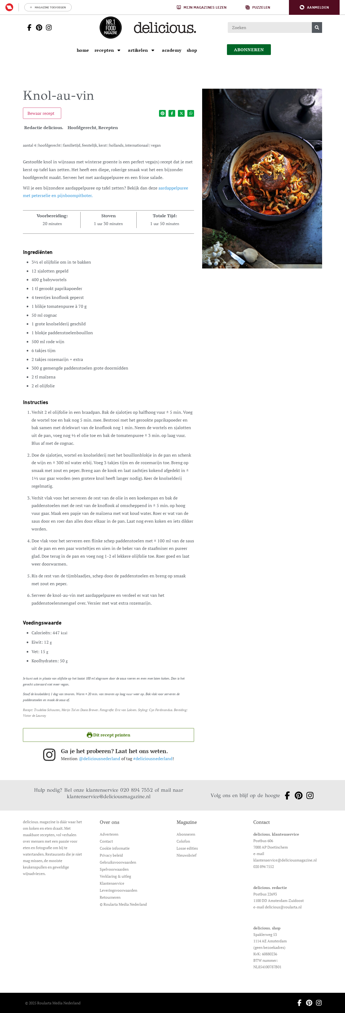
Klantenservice (112, 883)
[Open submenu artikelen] (153, 50)
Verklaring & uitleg (115, 876)
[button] (314, 7)
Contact (106, 841)
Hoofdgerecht (82, 127)
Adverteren (109, 834)
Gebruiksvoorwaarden (118, 862)
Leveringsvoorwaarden (118, 890)
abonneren (249, 50)
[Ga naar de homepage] (110, 27)
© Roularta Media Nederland (123, 904)
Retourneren (110, 897)
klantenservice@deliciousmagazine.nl (108, 796)
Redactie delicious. (43, 127)
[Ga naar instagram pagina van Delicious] (47, 27)
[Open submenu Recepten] (119, 50)
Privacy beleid (111, 855)
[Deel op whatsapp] (190, 113)
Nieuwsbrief (186, 855)
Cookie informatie (115, 848)
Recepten (108, 127)
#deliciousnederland (152, 759)
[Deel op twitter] (181, 113)
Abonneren (186, 834)
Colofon (183, 841)
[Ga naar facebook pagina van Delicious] (28, 27)
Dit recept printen (111, 735)
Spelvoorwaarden (114, 869)
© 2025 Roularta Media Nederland (53, 1002)
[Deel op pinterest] (162, 113)
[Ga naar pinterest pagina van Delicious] (37, 27)
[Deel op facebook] (171, 113)
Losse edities (187, 848)
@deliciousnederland (99, 759)
